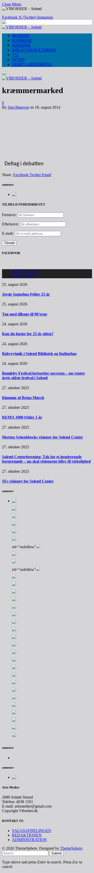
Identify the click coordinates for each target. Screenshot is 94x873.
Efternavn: (10, 224)
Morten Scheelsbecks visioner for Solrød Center (42, 437)
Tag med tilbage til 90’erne (24, 314)
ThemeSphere (71, 848)
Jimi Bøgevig (18, 107)
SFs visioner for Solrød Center (28, 481)
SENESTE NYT (25, 271)
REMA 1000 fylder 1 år (22, 417)
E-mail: (8, 233)
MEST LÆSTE (24, 276)
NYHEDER (21, 35)
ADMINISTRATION (29, 840)
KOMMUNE (22, 40)
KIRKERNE (21, 45)
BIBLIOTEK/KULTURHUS (34, 50)
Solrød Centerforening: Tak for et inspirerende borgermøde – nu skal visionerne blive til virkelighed (46, 459)
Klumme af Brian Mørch (23, 397)
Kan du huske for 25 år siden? (27, 334)
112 (15, 55)
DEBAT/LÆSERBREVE (32, 64)
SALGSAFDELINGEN (31, 830)
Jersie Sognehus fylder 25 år (26, 294)
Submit (56, 853)
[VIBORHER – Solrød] (22, 27)
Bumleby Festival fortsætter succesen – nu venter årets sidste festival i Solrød (43, 375)
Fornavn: (9, 215)
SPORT (18, 59)
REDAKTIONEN (27, 835)
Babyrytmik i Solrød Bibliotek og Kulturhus (39, 353)
